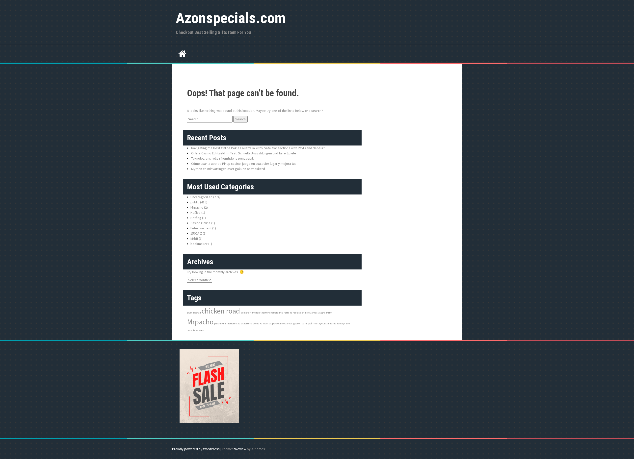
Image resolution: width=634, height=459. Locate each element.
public (194, 202)
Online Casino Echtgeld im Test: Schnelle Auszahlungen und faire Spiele (243, 153)
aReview (240, 449)
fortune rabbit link (272, 312)
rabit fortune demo (248, 323)
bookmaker (199, 244)
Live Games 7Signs (315, 312)
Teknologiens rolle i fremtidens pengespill (222, 158)
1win (189, 312)
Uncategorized (201, 197)
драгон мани (300, 323)
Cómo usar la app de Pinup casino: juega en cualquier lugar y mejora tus (243, 163)
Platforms (232, 323)
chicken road (221, 310)
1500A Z (196, 233)
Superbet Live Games (280, 323)
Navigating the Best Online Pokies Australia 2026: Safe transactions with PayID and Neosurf (258, 148)
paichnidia (220, 323)
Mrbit (194, 238)
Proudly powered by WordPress (196, 449)
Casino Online (200, 223)
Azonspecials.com (231, 18)
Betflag (195, 218)
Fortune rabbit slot (294, 312)
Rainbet (264, 323)
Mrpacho (196, 207)
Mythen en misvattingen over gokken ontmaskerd (228, 169)
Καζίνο (195, 212)
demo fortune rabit (251, 312)
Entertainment (200, 228)
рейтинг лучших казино (322, 323)
